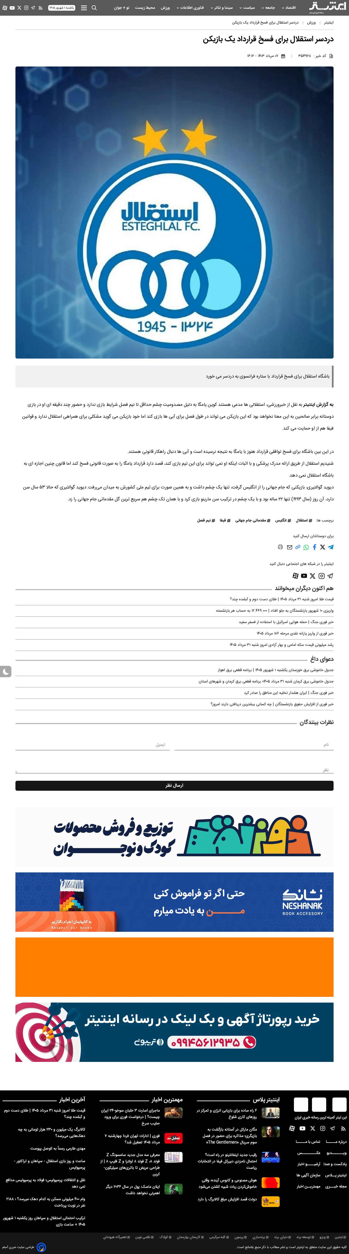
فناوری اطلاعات (192, 8)
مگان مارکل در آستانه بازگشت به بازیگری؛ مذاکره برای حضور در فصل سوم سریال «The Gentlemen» (230, 1136)
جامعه (270, 8)
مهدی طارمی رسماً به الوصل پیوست (57, 1148)
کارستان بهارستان (188, 1237)
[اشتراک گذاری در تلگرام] (331, 549)
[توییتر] (19, 7)
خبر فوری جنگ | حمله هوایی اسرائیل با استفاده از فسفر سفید (286, 622)
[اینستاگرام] (26, 7)
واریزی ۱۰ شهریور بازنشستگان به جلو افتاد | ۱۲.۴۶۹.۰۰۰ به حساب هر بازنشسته (275, 611)
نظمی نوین (142, 1237)
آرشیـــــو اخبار (308, 1164)
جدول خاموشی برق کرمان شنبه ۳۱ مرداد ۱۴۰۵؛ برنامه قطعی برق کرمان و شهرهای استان (266, 681)
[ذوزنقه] (174, 837)
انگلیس (281, 520)
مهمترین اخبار (167, 1100)
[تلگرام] (33, 7)
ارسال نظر (174, 786)
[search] (94, 8)
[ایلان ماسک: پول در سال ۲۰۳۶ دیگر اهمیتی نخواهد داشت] (174, 1189)
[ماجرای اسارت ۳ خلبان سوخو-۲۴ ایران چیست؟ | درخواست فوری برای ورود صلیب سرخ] (174, 1112)
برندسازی (258, 1237)
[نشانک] (174, 902)
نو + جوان (122, 8)
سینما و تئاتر (224, 8)
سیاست (249, 8)
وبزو (323, 1237)
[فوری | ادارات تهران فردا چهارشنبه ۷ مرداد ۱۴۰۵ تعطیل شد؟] (174, 1138)
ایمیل (160, 745)
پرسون (238, 1237)
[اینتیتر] (328, 8)
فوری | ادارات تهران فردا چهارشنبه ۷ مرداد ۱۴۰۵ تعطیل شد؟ (132, 1139)
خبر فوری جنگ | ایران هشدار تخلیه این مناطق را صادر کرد (289, 693)
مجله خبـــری (336, 1186)
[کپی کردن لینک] (298, 549)
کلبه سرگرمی (217, 1237)
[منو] (84, 8)
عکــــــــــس (308, 1153)
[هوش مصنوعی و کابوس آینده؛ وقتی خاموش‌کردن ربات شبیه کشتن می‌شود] (271, 1182)
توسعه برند (303, 1237)
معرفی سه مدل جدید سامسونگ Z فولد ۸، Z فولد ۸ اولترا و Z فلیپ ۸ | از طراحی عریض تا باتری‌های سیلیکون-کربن (130, 1165)
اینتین (339, 1237)
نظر (326, 770)
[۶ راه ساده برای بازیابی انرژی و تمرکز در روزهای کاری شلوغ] (271, 1112)
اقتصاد (291, 8)
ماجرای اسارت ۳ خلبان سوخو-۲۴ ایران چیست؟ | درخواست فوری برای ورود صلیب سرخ (130, 1117)
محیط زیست (145, 8)
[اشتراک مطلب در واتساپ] (306, 550)
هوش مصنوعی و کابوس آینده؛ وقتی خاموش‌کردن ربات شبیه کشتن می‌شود (228, 1183)
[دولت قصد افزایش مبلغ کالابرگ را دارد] (271, 1201)
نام (326, 745)
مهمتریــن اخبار (308, 1186)
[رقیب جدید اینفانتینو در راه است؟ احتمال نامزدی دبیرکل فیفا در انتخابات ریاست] (271, 1157)
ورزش (166, 8)
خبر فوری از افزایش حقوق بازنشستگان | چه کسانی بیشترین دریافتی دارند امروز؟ (272, 704)
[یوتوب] (12, 7)
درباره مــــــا (336, 1142)
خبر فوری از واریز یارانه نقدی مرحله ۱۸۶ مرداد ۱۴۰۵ (295, 633)
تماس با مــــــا (308, 1142)
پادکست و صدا (335, 1164)
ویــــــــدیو (337, 1153)
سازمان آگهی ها (308, 1175)
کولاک (163, 1237)
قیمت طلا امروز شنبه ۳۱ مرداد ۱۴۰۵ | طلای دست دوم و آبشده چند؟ (282, 599)
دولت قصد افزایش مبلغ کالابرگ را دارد (227, 1199)
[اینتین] (174, 967)
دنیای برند (281, 1237)
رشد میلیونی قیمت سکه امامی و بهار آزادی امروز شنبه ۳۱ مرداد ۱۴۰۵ (282, 645)
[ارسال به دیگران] (290, 549)
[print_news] (280, 547)
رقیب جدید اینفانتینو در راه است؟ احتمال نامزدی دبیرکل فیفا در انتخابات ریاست (227, 1161)
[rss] (40, 8)
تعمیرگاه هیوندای (115, 1237)
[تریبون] (174, 1032)
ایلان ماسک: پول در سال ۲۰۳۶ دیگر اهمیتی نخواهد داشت (133, 1190)
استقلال (302, 520)
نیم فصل (204, 520)
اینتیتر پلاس (266, 1100)
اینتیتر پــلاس (336, 1175)
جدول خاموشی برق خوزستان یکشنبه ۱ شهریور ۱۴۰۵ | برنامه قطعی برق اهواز (276, 670)
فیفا (223, 520)
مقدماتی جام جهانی (250, 520)
